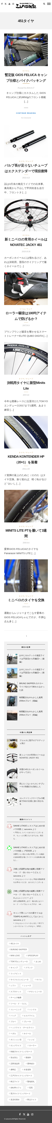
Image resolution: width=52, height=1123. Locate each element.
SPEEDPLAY (33, 956)
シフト (13, 986)
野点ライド (31, 1100)
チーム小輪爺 (16, 998)
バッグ (13, 1016)
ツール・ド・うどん (19, 1004)
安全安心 (14, 1058)
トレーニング (16, 1010)
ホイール (27, 1034)
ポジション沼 (16, 1040)
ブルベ (13, 1022)
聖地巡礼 (31, 1082)
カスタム (26, 71)
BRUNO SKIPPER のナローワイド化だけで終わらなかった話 (32, 686)
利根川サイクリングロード (21, 1052)
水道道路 (27, 1070)
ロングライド (16, 1046)
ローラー (32, 1046)
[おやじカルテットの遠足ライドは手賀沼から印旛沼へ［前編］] (12, 673)
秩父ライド (15, 1082)
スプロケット (16, 992)
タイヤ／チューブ (26, 161)
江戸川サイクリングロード (21, 1076)
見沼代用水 (15, 1100)
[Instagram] (13, 4)
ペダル (13, 1034)
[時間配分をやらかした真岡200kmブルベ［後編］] (12, 701)
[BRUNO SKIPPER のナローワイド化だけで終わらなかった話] (12, 687)
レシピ (32, 1040)
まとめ (38, 962)
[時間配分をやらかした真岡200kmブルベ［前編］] (12, 715)
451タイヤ (15, 944)
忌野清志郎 (15, 1064)
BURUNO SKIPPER (19, 950)
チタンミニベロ (35, 992)
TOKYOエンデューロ (19, 962)
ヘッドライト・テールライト (22, 1028)
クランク (29, 968)
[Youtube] (9, 4)
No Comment (26, 118)
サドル (39, 980)
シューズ (27, 986)
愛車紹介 (31, 1064)
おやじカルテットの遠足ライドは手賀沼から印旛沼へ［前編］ (32, 672)
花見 (31, 1088)
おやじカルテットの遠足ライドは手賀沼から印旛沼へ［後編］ (32, 658)
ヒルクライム (29, 1016)
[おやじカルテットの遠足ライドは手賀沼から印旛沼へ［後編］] (12, 659)
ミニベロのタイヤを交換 (26, 600)
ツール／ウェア (26, 309)
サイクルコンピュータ (20, 980)
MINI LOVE (15, 956)
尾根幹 (28, 1058)
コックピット (16, 974)
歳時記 (13, 1070)
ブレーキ (27, 1022)
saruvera (28, 829)
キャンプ (14, 968)
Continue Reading (26, 113)
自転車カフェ (16, 1088)
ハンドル (32, 1010)
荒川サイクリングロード (20, 1094)
